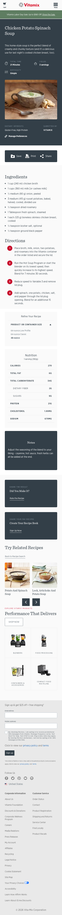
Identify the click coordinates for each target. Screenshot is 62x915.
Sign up (9, 753)
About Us (9, 799)
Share (48, 156)
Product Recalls (40, 834)
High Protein (22, 130)
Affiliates (9, 848)
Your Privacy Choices (14, 883)
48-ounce (15, 337)
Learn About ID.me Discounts (18, 900)
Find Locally (38, 828)
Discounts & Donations (15, 810)
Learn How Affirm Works (16, 894)
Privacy (8, 865)
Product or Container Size (26, 324)
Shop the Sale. (48, 14)
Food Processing (44, 653)
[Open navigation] (55, 4)
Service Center (39, 822)
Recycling (9, 854)
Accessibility (10, 888)
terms (46, 745)
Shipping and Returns (42, 816)
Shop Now (14, 622)
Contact (36, 805)
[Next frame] (36, 602)
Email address (9, 711)
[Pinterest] (19, 778)
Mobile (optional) (10, 721)
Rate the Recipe (17, 498)
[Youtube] (25, 778)
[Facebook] (6, 778)
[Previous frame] (26, 602)
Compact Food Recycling (44, 683)
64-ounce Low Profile (20, 330)
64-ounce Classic (18, 334)
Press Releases (11, 836)
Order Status (38, 799)
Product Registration (42, 810)
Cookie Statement (13, 871)
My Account (10, 842)
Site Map (9, 877)
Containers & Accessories (18, 684)
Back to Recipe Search (15, 556)
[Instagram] (31, 778)
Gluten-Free (10, 130)
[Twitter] (12, 778)
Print (33, 156)
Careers (8, 825)
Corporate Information (15, 793)
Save (18, 156)
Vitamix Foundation (14, 805)
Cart (4, 7)
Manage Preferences (18, 136)
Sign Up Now (16, 530)
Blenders (18, 653)
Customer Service (41, 793)
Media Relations (12, 830)
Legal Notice (10, 859)
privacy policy (30, 745)
